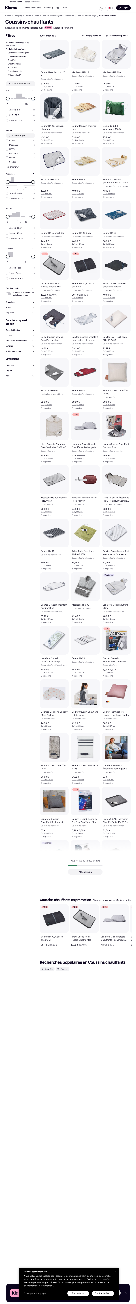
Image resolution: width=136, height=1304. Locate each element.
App (58, 8)
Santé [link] (36, 16)
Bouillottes (12, 67)
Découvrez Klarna (33, 8)
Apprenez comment (63, 27)
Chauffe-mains (14, 64)
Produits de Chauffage (16, 49)
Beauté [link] (28, 16)
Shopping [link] (18, 16)
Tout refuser (78, 1293)
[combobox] (91, 36)
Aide (65, 8)
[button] (110, 8)
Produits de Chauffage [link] (86, 16)
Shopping (48, 8)
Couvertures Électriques (18, 53)
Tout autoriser (102, 1293)
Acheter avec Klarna (13, 2)
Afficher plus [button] (85, 872)
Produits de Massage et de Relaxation (17, 44)
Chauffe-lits (13, 60)
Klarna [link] (8, 16)
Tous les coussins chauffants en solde (112, 900)
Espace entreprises (32, 2)
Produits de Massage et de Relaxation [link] (58, 16)
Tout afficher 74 (12, 167)
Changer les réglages (35, 1293)
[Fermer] (115, 1271)
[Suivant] (127, 925)
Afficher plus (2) (15, 75)
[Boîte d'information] (55, 35)
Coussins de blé (15, 71)
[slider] (8, 98)
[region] (69, 1284)
